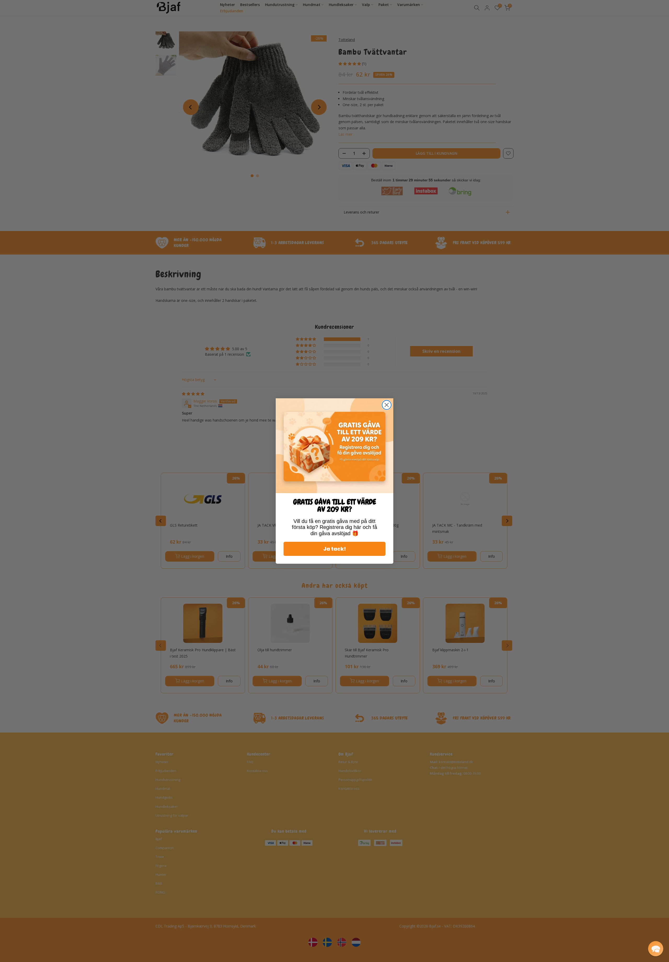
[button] (655, 948)
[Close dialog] (386, 405)
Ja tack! (334, 548)
